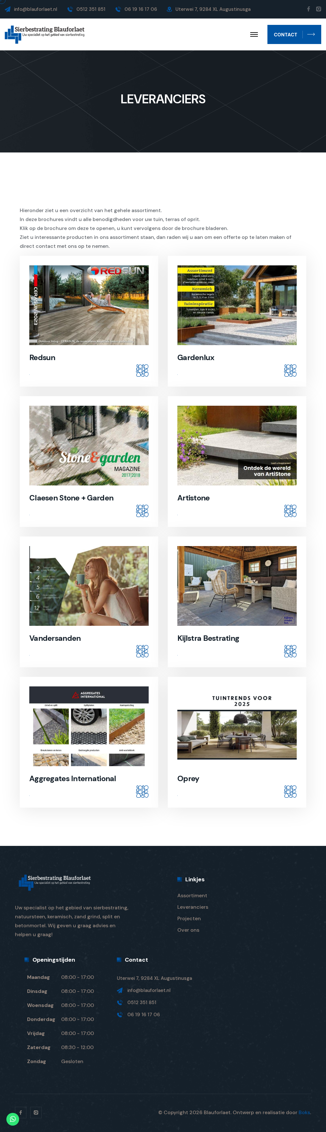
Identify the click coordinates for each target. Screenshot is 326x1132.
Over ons (188, 930)
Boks (304, 1112)
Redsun (42, 357)
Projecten (189, 918)
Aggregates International (72, 778)
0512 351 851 (141, 1002)
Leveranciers (192, 907)
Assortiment (192, 895)
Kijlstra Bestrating (208, 638)
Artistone (193, 498)
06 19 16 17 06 (143, 1014)
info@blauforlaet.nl (35, 9)
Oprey (188, 778)
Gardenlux (196, 357)
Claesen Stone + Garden (71, 498)
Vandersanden (55, 638)
